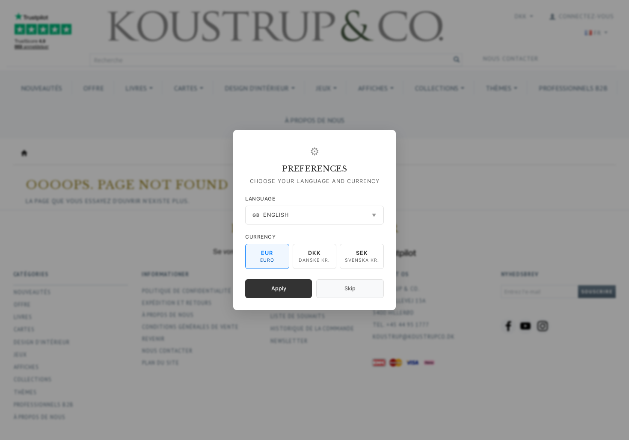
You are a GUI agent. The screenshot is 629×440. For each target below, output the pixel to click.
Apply (278, 288)
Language (260, 198)
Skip (350, 288)
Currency (260, 236)
